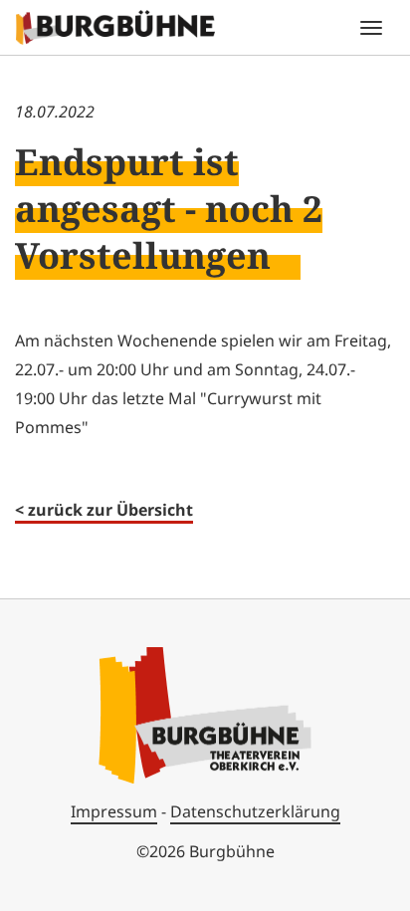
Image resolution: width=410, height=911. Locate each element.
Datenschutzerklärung (255, 811)
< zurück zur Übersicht (104, 510)
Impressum (114, 811)
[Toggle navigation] (371, 28)
